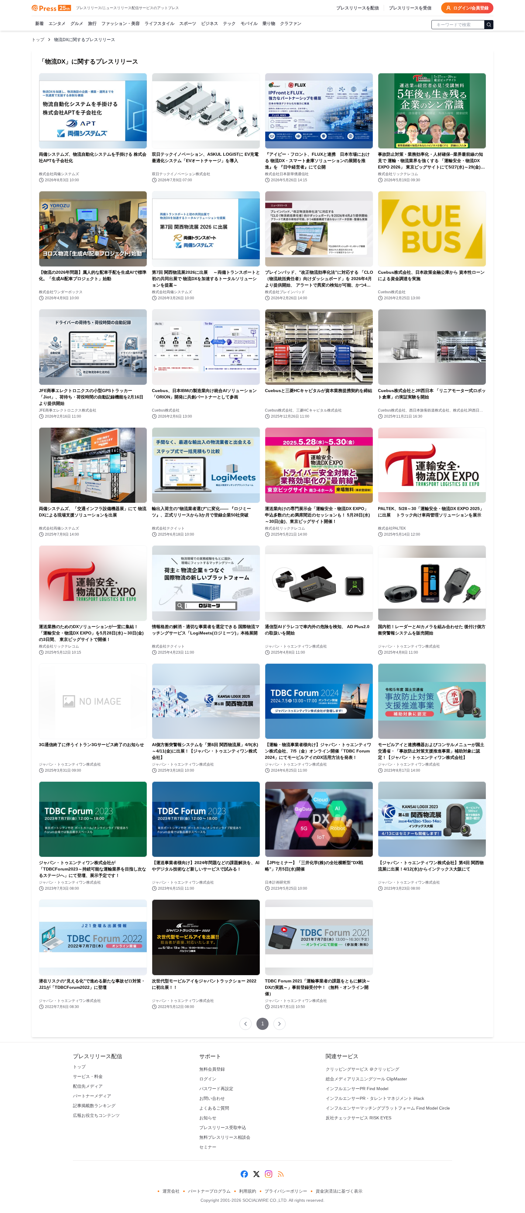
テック (229, 23)
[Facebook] (244, 1174)
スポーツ (187, 23)
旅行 (92, 23)
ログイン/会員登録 (471, 7)
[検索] (488, 24)
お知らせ (207, 1117)
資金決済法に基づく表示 (339, 1191)
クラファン (290, 23)
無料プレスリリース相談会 (224, 1137)
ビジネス (209, 23)
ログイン (207, 1078)
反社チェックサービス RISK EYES (358, 1117)
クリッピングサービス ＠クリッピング (362, 1069)
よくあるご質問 (214, 1108)
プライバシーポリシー (286, 1191)
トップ (38, 39)
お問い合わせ (212, 1098)
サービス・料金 (88, 1076)
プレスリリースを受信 (410, 7)
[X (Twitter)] (256, 1174)
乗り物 (268, 23)
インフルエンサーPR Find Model (357, 1088)
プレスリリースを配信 (357, 7)
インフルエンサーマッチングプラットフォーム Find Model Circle (388, 1108)
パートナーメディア (92, 1095)
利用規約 (247, 1191)
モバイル (249, 23)
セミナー (207, 1147)
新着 (39, 23)
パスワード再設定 (216, 1088)
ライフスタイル (159, 23)
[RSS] (280, 1174)
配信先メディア (88, 1086)
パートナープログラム (209, 1191)
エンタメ (57, 23)
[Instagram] (268, 1174)
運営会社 (171, 1191)
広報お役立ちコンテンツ (96, 1115)
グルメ (76, 23)
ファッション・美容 (120, 23)
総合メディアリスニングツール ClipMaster (366, 1078)
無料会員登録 (212, 1069)
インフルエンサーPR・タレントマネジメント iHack (375, 1098)
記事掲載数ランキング (94, 1105)
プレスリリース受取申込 (222, 1127)
